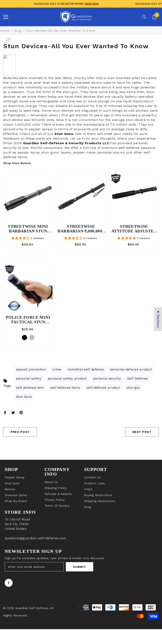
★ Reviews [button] (158, 319)
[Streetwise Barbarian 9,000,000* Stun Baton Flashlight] (80, 197)
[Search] (144, 16)
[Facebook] (5, 412)
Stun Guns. (64, 134)
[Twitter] (13, 412)
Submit (79, 566)
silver (32, 337)
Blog (18, 31)
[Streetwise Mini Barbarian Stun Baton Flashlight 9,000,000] (28, 197)
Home (4, 31)
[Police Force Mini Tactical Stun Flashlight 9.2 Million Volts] (28, 288)
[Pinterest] (21, 412)
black (24, 337)
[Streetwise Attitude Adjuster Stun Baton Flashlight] (134, 197)
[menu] (5, 16)
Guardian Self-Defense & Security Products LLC (66, 143)
